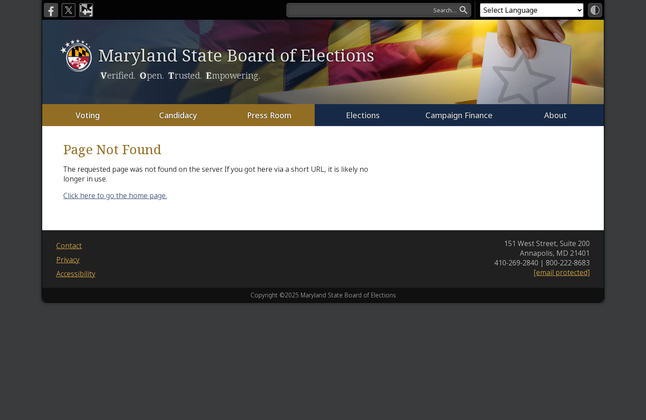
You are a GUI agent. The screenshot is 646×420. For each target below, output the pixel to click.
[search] (379, 10)
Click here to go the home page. (115, 195)
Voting (88, 115)
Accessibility (75, 274)
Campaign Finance (459, 115)
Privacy (68, 259)
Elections (363, 115)
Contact (69, 245)
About (555, 115)
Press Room (269, 115)
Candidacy (178, 115)
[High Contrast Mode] (595, 10)
